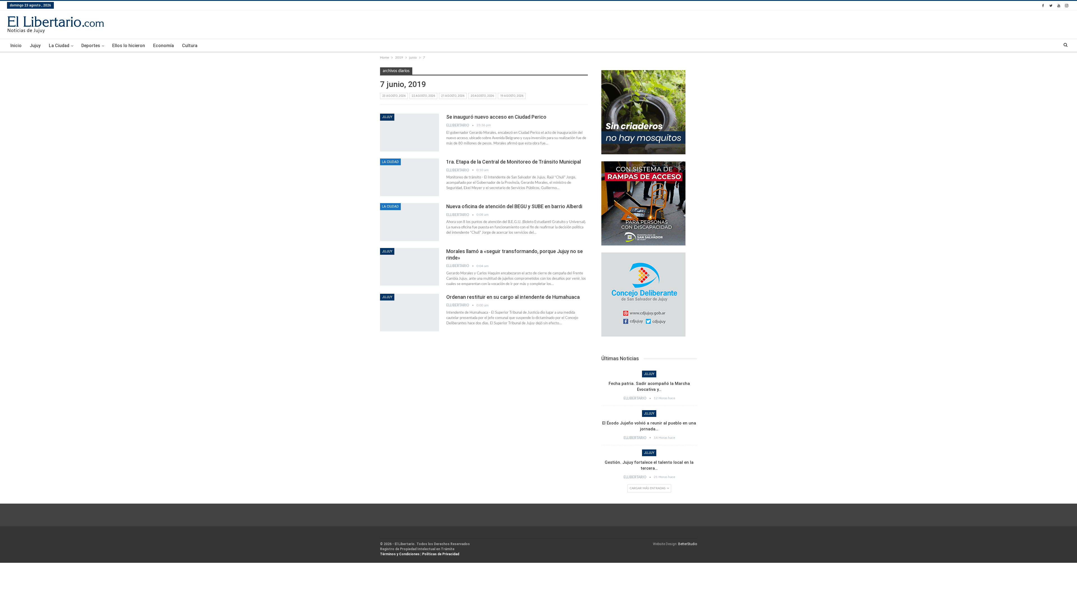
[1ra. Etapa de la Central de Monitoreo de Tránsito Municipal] (409, 177)
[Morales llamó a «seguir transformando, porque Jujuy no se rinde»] (409, 267)
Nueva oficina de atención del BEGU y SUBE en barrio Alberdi (514, 206)
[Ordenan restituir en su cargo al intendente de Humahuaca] (409, 312)
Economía (163, 45)
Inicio (16, 45)
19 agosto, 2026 (511, 95)
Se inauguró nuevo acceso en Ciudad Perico (496, 117)
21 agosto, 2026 (452, 95)
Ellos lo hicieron (128, 45)
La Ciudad (59, 45)
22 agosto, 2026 (423, 95)
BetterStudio (687, 544)
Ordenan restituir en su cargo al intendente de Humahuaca (513, 297)
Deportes (90, 45)
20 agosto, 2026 (482, 95)
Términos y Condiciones (400, 554)
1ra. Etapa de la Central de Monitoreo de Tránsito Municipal (513, 162)
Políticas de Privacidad (440, 554)
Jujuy (35, 45)
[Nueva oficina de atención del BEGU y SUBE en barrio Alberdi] (409, 222)
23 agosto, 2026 (394, 95)
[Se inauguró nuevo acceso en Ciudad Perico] (409, 132)
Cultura (189, 45)
